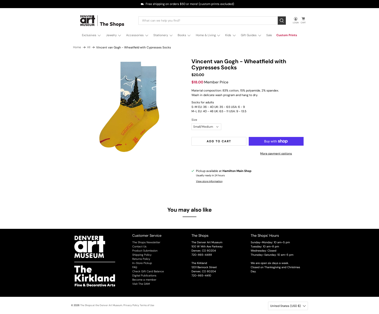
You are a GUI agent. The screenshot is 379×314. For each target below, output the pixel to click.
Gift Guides (249, 35)
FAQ (134, 267)
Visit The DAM (141, 284)
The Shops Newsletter (146, 242)
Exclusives (89, 35)
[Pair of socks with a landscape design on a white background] (130, 107)
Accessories (135, 35)
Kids (228, 35)
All (88, 47)
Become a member (144, 279)
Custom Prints (286, 35)
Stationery (160, 35)
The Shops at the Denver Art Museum (101, 305)
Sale (269, 35)
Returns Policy (141, 259)
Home (77, 47)
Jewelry (111, 35)
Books (182, 35)
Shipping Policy (142, 254)
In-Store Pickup (142, 263)
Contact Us (139, 246)
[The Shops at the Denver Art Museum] (102, 21)
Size (194, 120)
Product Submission (145, 250)
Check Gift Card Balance (148, 271)
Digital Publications (144, 275)
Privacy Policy (131, 305)
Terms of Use (147, 305)
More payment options (276, 154)
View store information (209, 181)
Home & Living (206, 35)
